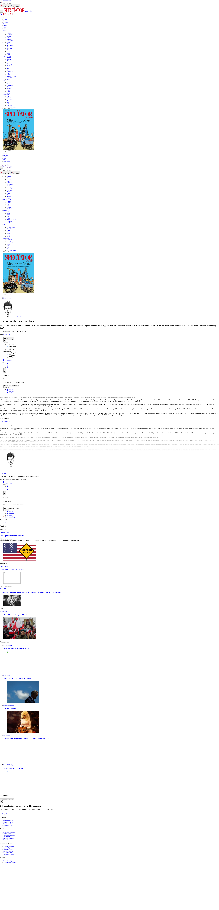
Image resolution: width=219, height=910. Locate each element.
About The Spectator (9, 832)
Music (8, 74)
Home (5, 17)
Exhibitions (10, 71)
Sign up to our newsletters (10, 862)
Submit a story (7, 823)
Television (9, 77)
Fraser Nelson (4, 473)
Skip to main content (5, 0)
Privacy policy (7, 833)
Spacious (14, 358)
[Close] (1, 801)
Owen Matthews (4, 421)
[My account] (31, 11)
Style (8, 91)
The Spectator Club (8, 854)
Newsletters (6, 21)
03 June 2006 (6, 334)
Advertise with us (8, 822)
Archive (5, 28)
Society (9, 59)
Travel (8, 87)
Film (8, 73)
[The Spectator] (14, 11)
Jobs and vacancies (8, 838)
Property (9, 88)
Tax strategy (6, 836)
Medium (13, 346)
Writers (5, 19)
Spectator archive (8, 851)
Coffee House (7, 56)
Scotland (9, 65)
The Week (9, 96)
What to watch (11, 84)
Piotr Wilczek (3, 611)
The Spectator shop (8, 849)
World (8, 60)
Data (8, 62)
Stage (8, 79)
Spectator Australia (8, 846)
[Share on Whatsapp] (7, 367)
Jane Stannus (6, 675)
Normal (13, 355)
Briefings (5, 24)
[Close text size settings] (4, 341)
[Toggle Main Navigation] (1, 11)
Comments (9, 360)
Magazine (9, 39)
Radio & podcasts (11, 76)
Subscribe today (7, 861)
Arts (8, 68)
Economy (9, 64)
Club (4, 27)
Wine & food (10, 85)
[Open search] (1, 165)
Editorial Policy (7, 825)
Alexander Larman (8, 705)
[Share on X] (7, 365)
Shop (4, 30)
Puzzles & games (11, 107)
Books (8, 70)
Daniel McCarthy (4, 532)
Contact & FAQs (8, 820)
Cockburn (9, 34)
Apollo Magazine (8, 848)
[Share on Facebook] (7, 364)
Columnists (10, 99)
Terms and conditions (9, 835)
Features (9, 97)
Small (12, 344)
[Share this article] (4, 369)
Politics (9, 33)
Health (8, 93)
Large (13, 349)
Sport (8, 90)
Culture (9, 36)
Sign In (27, 11)
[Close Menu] (1, 167)
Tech (8, 37)
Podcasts (5, 22)
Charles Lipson (4, 566)
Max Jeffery (6, 735)
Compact (13, 353)
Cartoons (9, 105)
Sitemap (5, 839)
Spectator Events (7, 852)
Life (4, 81)
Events (5, 25)
